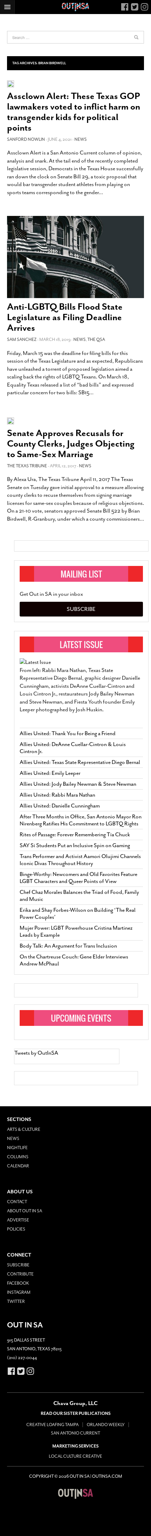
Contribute (20, 1274)
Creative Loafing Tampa (52, 1425)
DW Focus (75, 7)
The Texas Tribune (27, 466)
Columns (17, 1157)
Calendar (18, 1166)
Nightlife (17, 1148)
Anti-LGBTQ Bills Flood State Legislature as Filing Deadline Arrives (65, 317)
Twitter (16, 1301)
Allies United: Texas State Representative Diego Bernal (80, 762)
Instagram (19, 1292)
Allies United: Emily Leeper (50, 773)
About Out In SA (24, 1211)
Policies (16, 1229)
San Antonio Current (75, 1433)
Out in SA (75, 1494)
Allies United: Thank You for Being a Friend (68, 733)
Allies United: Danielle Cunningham (60, 805)
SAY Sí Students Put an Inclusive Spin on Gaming (75, 845)
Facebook (18, 1283)
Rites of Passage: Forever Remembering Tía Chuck (75, 834)
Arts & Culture (23, 1129)
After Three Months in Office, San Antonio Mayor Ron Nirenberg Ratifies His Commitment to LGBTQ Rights (81, 820)
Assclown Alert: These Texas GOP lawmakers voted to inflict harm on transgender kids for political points (73, 111)
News (80, 139)
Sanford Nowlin (26, 139)
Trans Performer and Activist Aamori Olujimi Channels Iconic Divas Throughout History (80, 860)
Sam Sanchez (22, 339)
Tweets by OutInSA (36, 1052)
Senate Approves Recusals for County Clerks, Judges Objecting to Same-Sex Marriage (70, 443)
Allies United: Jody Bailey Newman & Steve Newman (78, 783)
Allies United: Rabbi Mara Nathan (57, 794)
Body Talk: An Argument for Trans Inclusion (68, 945)
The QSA (96, 339)
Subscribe (81, 609)
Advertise (18, 1220)
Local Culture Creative (75, 1456)
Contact (17, 1202)
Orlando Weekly (106, 1425)
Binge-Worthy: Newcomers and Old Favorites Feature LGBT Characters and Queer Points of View (78, 878)
